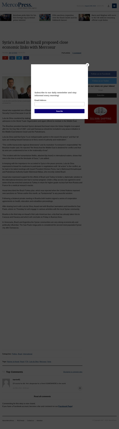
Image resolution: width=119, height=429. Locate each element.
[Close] (87, 65)
